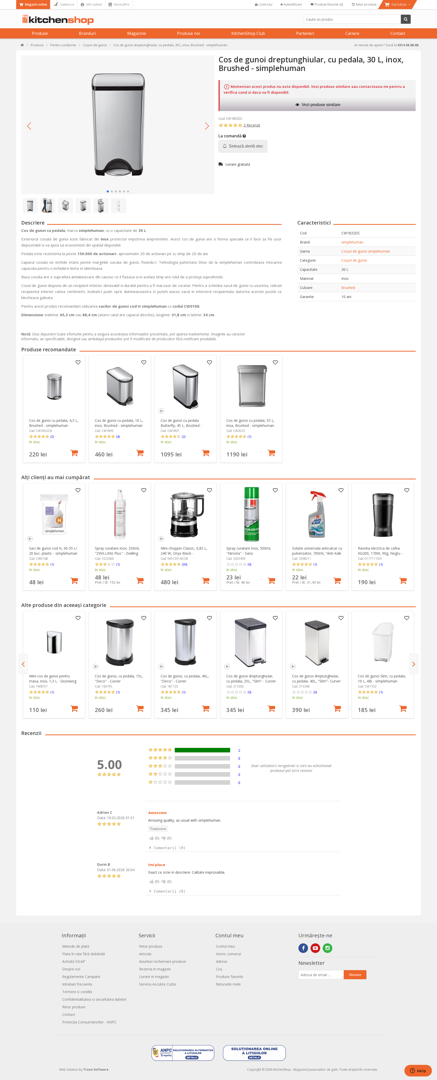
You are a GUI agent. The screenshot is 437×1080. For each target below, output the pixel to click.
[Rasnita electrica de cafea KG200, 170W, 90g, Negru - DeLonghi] (383, 514)
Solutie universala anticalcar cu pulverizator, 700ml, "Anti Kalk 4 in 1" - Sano (317, 553)
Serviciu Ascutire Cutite (157, 984)
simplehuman (352, 242)
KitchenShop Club (248, 33)
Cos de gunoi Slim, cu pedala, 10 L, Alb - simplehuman (382, 678)
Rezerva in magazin (155, 969)
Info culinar (93, 4)
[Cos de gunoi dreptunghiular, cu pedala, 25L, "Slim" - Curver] (251, 642)
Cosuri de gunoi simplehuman (365, 251)
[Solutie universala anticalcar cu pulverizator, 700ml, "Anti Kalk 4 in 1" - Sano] (317, 514)
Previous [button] (23, 664)
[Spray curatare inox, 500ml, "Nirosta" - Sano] (251, 514)
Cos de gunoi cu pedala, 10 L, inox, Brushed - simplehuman (119, 423)
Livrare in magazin (154, 976)
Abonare (355, 975)
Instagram (327, 948)
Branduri (87, 33)
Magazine (136, 33)
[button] (29, 126)
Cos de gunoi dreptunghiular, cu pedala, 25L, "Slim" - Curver (251, 678)
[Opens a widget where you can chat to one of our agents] (418, 1071)
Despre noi (71, 969)
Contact (397, 33)
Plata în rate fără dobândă (83, 953)
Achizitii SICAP (73, 961)
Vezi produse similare (320, 105)
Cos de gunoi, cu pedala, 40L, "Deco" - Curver (185, 678)
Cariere (352, 33)
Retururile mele (228, 984)
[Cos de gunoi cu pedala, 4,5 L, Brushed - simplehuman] (54, 386)
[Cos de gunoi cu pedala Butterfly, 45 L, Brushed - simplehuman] (185, 386)
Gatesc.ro (67, 4)
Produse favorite (229, 976)
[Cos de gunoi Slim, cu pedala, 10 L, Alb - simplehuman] (383, 642)
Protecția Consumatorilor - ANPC (89, 1022)
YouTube (315, 948)
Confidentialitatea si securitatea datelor (94, 999)
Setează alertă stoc (245, 146)
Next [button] (413, 664)
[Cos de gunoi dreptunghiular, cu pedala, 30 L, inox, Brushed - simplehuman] (117, 124)
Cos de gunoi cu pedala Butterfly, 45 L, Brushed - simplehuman (181, 425)
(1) (249, 436)
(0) (249, 564)
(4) (118, 436)
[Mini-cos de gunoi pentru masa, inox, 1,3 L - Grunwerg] (54, 642)
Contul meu (225, 946)
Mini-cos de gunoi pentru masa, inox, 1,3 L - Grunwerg (52, 678)
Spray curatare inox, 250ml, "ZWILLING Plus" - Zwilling (117, 551)
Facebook (303, 948)
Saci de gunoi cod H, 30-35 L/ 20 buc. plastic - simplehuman (53, 551)
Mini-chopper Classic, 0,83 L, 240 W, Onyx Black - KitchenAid (184, 553)
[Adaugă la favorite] (78, 362)
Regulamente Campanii (81, 976)
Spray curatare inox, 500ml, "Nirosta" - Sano (248, 551)
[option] (54, 409)
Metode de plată (75, 946)
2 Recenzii (252, 125)
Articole (145, 953)
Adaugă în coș (74, 453)
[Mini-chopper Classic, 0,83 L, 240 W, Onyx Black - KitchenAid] (185, 514)
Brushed (348, 287)
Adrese (221, 961)
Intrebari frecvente (77, 984)
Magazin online (35, 4)
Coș (219, 969)
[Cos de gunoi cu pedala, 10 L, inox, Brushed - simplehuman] (120, 386)
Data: (101, 817)
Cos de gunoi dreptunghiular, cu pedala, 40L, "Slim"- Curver (316, 678)
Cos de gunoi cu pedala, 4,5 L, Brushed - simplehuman (53, 423)
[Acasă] (22, 46)
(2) (52, 436)
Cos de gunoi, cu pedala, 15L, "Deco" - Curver (119, 678)
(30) (184, 564)
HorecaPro (121, 4)
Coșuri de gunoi (354, 260)
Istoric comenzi (228, 953)
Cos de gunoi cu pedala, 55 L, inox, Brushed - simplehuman (250, 423)
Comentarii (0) (170, 848)
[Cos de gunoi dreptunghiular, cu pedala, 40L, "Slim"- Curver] (317, 642)
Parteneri (305, 33)
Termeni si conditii (77, 991)
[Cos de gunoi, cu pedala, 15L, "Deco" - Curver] (120, 642)
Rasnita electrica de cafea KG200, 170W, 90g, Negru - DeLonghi (380, 553)
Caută (406, 19)
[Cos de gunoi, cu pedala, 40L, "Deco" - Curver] (185, 642)
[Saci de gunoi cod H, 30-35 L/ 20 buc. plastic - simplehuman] (54, 514)
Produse (40, 33)
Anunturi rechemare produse (162, 961)
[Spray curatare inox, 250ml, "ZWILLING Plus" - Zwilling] (120, 514)
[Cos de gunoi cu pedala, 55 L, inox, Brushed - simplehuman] (251, 386)
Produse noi (188, 33)
